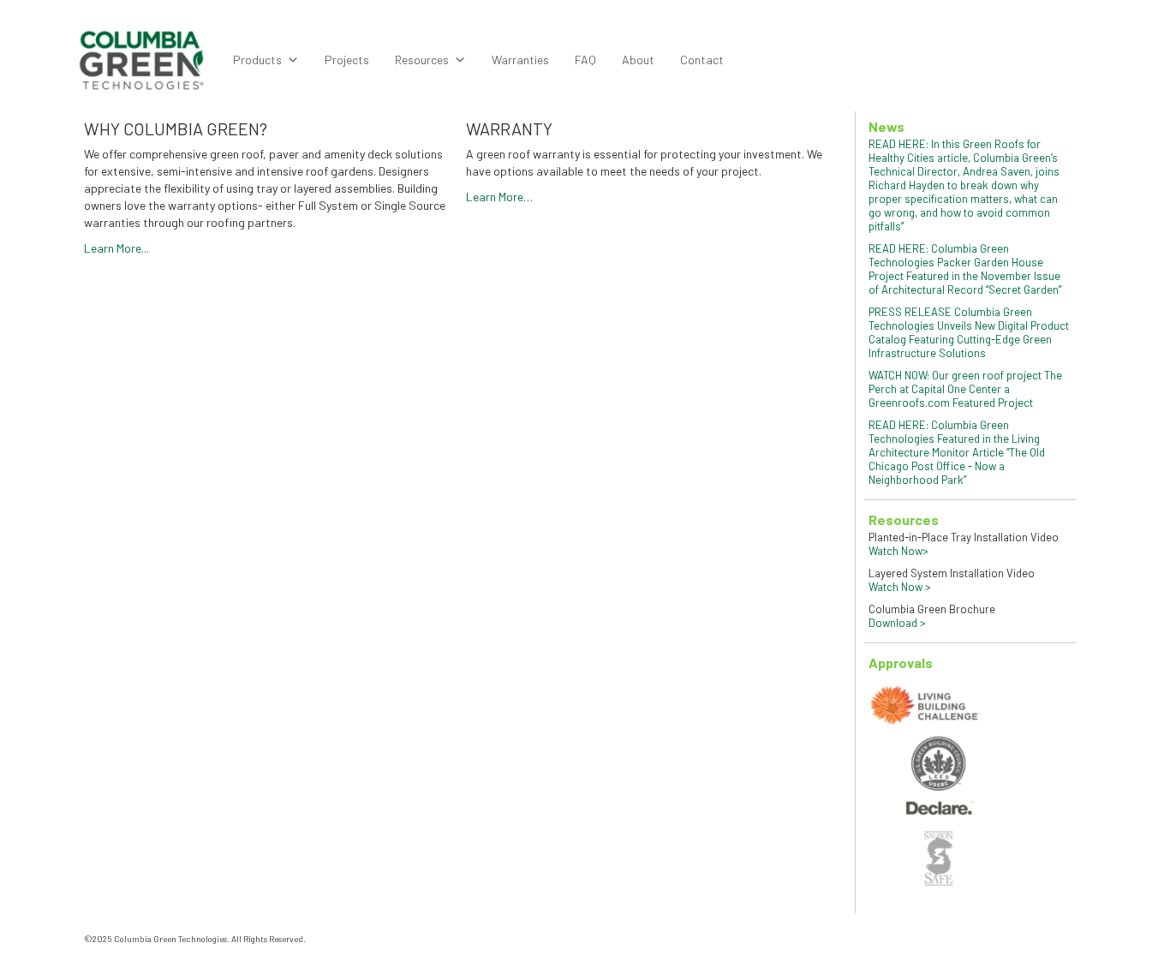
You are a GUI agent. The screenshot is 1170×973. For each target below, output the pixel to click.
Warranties (520, 59)
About (638, 59)
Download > (897, 623)
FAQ (585, 59)
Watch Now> (898, 551)
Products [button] (257, 59)
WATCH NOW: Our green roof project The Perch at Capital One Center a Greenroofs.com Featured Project (965, 388)
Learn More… (499, 196)
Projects (347, 59)
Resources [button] (422, 59)
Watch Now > (900, 587)
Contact (702, 59)
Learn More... (116, 248)
